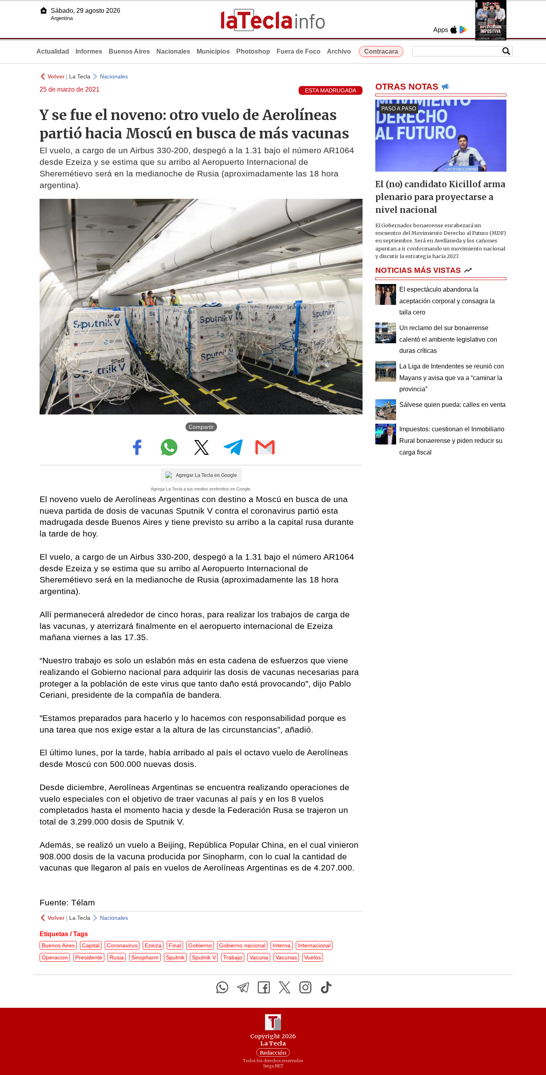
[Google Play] (463, 30)
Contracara (381, 51)
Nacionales (173, 51)
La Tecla (79, 76)
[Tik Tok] (326, 987)
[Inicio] (44, 10)
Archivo (339, 51)
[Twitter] (284, 987)
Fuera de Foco (299, 51)
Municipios (213, 51)
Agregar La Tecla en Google (206, 475)
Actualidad (52, 51)
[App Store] (454, 30)
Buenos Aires (129, 51)
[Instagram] (305, 987)
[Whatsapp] (222, 987)
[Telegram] (243, 987)
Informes (89, 51)
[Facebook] (264, 987)
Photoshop (253, 51)
